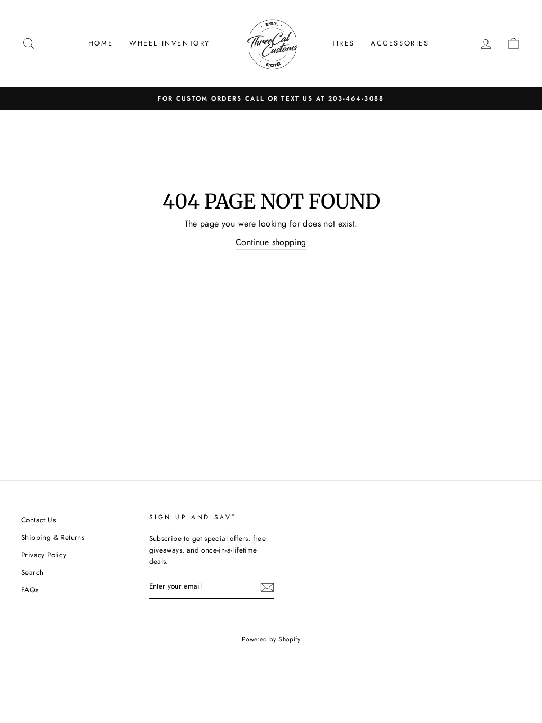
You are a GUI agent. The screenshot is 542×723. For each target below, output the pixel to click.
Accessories (400, 43)
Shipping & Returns (52, 537)
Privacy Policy (44, 554)
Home (100, 43)
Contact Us (38, 519)
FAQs (30, 589)
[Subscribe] (267, 587)
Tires (343, 43)
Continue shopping (271, 242)
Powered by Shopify (271, 639)
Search (32, 572)
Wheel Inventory (169, 43)
